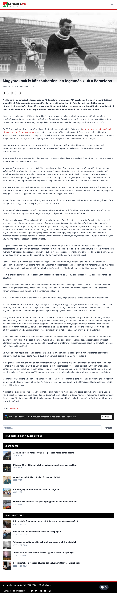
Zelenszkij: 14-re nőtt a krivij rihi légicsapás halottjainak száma (43, 453)
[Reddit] (20, 93)
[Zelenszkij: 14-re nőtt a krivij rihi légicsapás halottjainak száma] (7, 455)
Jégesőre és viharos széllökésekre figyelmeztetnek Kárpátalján (43, 552)
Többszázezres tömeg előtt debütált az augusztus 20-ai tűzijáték (44, 542)
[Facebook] (4, 93)
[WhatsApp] (16, 93)
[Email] (12, 93)
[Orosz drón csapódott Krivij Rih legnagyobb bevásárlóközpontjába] (7, 504)
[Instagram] (41, 591)
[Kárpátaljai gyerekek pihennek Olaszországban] (7, 492)
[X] (8, 93)
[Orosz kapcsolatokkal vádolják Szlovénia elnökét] (7, 480)
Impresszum (19, 591)
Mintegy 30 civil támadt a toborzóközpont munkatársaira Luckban (45, 465)
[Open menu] (112, 4)
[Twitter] (36, 591)
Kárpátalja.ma (8, 86)
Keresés (108, 428)
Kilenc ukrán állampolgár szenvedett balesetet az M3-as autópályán (46, 521)
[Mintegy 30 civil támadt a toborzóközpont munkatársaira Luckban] (7, 468)
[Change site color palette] (104, 587)
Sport (32, 86)
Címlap (7, 591)
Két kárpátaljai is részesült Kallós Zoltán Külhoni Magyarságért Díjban (46, 563)
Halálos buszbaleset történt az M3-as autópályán (37, 531)
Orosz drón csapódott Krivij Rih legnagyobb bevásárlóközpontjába (45, 501)
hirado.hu (14, 408)
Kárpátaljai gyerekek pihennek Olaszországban (36, 489)
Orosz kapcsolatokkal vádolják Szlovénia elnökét (36, 477)
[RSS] (50, 591)
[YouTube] (45, 591)
